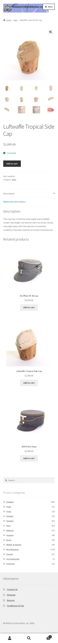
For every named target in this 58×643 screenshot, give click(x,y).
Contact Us (12, 589)
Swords (9, 554)
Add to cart (12, 163)
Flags (8, 506)
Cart (45, 636)
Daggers (10, 502)
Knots (9, 540)
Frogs (8, 511)
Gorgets (9, 516)
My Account (9, 638)
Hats (15, 20)
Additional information (14, 201)
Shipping (11, 594)
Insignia (10, 535)
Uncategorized (12, 559)
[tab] (29, 194)
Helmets (10, 530)
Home (8, 20)
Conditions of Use (15, 605)
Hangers (10, 521)
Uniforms (10, 563)
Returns (11, 600)
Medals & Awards (13, 544)
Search (29, 638)
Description (8, 193)
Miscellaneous (12, 549)
